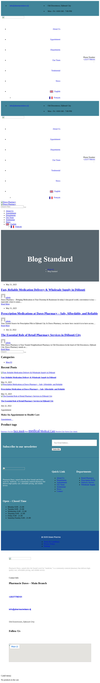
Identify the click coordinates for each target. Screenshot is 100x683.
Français (57, 98)
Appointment (55, 39)
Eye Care (10, 431)
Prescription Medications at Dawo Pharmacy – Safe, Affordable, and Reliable (49, 313)
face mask (19, 431)
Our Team (56, 60)
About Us (56, 29)
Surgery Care (69, 431)
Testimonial (55, 71)
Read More (5, 304)
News (58, 81)
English (57, 91)
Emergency (4, 431)
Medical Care (47, 431)
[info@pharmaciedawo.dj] (11, 604)
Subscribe (56, 449)
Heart (26, 431)
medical (34, 431)
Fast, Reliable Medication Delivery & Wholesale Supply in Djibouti (43, 289)
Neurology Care (60, 431)
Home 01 (51, 269)
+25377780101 (89, 59)
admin (8, 297)
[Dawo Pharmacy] (8, 202)
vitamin (75, 431)
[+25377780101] (11, 591)
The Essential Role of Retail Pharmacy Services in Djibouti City (41, 335)
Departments (55, 50)
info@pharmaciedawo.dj (20, 609)
